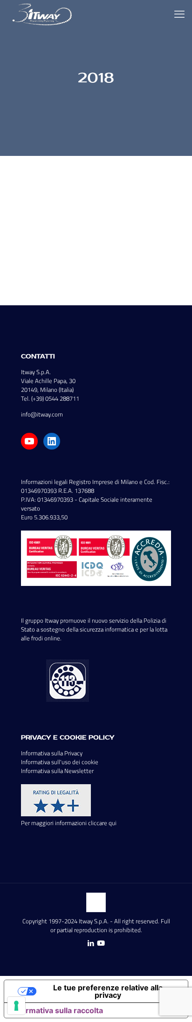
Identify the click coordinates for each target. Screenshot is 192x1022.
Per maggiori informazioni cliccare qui (69, 822)
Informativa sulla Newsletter (57, 770)
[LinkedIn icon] (90, 943)
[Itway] (43, 14)
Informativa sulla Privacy (51, 753)
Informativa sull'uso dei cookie (59, 761)
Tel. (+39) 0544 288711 (50, 398)
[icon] (101, 943)
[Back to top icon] (96, 902)
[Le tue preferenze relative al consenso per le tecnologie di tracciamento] (16, 1006)
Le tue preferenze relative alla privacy (108, 991)
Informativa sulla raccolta (57, 1010)
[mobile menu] (179, 14)
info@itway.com (42, 414)
